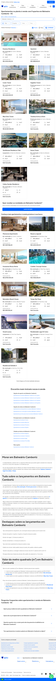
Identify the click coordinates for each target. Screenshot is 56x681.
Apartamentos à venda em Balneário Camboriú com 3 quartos (26, 400)
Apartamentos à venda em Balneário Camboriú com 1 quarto (26, 395)
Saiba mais (17, 2)
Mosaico (36, 27)
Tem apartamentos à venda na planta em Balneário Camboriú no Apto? (24, 631)
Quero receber (28, 209)
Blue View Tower (48, 576)
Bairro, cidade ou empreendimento (8, 16)
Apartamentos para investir (7, 647)
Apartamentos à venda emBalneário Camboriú (23, 447)
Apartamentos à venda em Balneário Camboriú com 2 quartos (26, 398)
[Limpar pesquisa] (53, 19)
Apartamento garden (5, 645)
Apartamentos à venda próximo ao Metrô (10, 643)
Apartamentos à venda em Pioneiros (21, 425)
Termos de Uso (27, 672)
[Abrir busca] (54, 6)
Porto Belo (8, 471)
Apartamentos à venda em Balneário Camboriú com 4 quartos (26, 403)
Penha (14, 471)
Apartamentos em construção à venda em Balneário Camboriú (27, 411)
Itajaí (4, 471)
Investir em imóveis (28, 649)
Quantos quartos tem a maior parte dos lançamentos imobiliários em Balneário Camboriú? (24, 623)
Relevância (13, 27)
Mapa (42, 27)
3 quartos (35, 498)
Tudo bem (51, 2)
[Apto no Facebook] (46, 674)
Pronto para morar (31, 487)
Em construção (21, 487)
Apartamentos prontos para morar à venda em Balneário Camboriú (28, 414)
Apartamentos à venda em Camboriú (21, 436)
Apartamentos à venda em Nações (21, 427)
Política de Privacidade (6, 672)
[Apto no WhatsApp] (54, 674)
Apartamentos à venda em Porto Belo (21, 441)
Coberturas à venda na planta (7, 649)
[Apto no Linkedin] (50, 674)
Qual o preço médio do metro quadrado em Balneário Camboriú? (23, 609)
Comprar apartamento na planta (31, 643)
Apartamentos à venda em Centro (20, 420)
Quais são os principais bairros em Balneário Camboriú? (20, 615)
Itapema (43, 469)
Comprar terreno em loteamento (31, 647)
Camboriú (48, 469)
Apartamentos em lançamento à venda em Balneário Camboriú (27, 409)
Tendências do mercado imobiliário (31, 651)
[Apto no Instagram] (42, 674)
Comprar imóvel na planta (29, 645)
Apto (18, 658)
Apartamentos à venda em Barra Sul (21, 422)
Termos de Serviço (17, 672)
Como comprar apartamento (7, 651)
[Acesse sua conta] (50, 6)
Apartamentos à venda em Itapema (21, 433)
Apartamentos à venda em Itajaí (20, 438)
